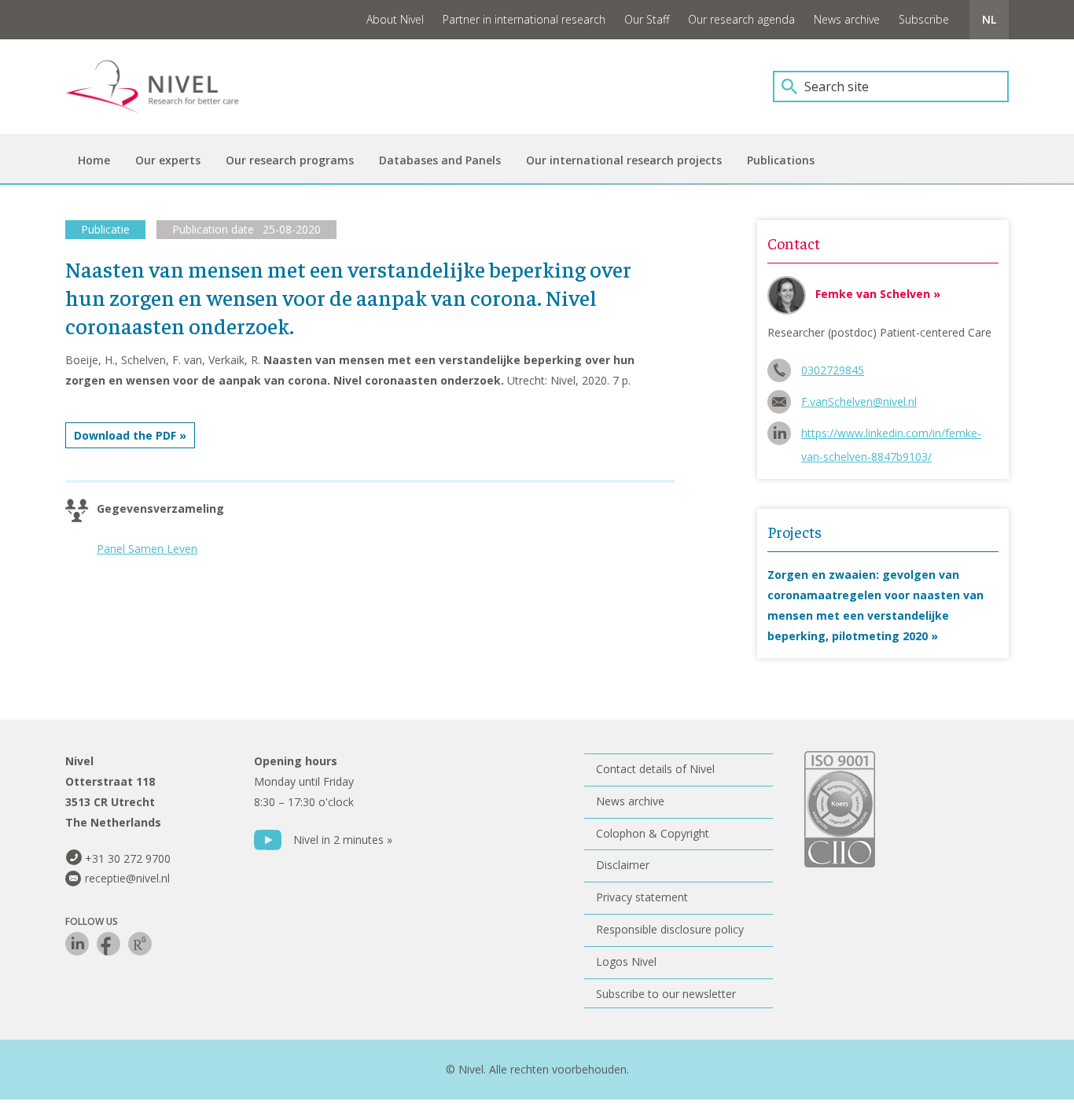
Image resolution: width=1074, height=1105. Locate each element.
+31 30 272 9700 (128, 858)
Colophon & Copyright (652, 833)
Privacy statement (642, 897)
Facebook (108, 944)
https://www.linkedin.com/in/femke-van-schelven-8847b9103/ (891, 435)
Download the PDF (125, 435)
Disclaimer (622, 864)
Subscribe (924, 19)
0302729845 (832, 370)
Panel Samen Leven (147, 548)
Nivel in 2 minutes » (342, 839)
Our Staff (646, 19)
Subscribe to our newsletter (666, 993)
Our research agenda (741, 19)
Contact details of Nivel (655, 768)
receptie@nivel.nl (127, 878)
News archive (847, 19)
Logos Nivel (626, 961)
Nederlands (989, 19)
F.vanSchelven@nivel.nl (859, 401)
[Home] (163, 86)
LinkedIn (77, 944)
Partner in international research (524, 19)
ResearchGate (140, 944)
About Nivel (395, 19)
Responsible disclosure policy (670, 929)
